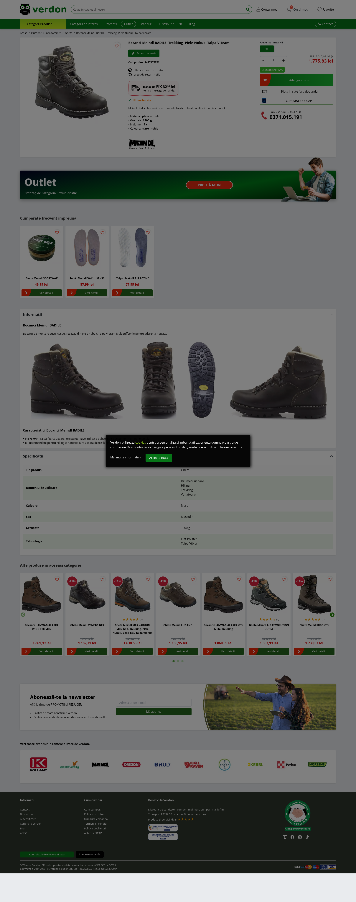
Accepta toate (159, 458)
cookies (140, 442)
